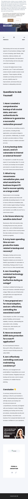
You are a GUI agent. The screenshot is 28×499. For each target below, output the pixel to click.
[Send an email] (12, 472)
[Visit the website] (16, 472)
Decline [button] (17, 20)
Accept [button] (10, 20)
